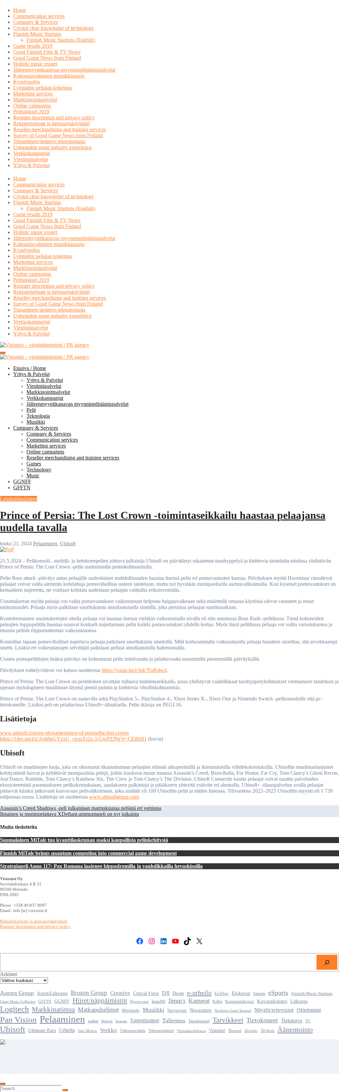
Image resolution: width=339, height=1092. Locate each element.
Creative (120, 993)
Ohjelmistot (309, 1010)
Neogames (201, 1010)
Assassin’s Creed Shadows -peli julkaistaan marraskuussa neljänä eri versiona (80, 808)
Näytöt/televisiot (274, 1010)
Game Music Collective (17, 1001)
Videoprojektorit (161, 1030)
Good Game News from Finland (47, 58)
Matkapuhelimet (98, 1009)
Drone (178, 993)
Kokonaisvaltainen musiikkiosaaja (48, 76)
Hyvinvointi (139, 1001)
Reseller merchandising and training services (59, 129)
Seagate (121, 1021)
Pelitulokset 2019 (31, 111)
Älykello (251, 1031)
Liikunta (299, 1001)
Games (33, 463)
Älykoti (267, 1030)
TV (308, 1021)
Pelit (31, 410)
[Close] (2, 1084)
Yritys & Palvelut (31, 165)
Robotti (107, 1021)
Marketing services (33, 93)
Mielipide (131, 1010)
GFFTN (21, 487)
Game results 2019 (32, 46)
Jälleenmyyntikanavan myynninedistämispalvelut (64, 70)
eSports (278, 992)
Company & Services (35, 22)
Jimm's (176, 1000)
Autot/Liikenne (52, 993)
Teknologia (38, 416)
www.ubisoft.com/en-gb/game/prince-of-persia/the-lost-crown (64, 733)
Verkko (108, 1030)
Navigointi (177, 1010)
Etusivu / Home (29, 368)
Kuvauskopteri (272, 1001)
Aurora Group (17, 993)
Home (19, 10)
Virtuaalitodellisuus (191, 1031)
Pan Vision (18, 1019)
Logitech (14, 1009)
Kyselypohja (26, 82)
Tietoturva (291, 1020)
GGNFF (22, 481)
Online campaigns (32, 105)
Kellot (217, 1001)
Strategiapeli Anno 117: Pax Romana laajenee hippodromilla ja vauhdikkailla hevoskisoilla (101, 866)
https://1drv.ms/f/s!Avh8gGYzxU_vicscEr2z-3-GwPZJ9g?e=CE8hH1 (73, 739)
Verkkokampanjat (31, 153)
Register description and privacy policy (54, 117)
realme (93, 1021)
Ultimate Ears (42, 1030)
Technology (38, 469)
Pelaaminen (45, 543)
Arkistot (8, 974)
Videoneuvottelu (132, 1030)
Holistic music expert (35, 64)
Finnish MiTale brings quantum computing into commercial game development (88, 853)
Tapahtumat (199, 1021)
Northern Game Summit (233, 1010)
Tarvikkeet (228, 1020)
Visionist (217, 1030)
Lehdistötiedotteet (18, 499)
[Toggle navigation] (2, 353)
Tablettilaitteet (144, 1020)
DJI (166, 993)
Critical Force (146, 993)
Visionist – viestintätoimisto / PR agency (42, 1053)
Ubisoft (67, 543)
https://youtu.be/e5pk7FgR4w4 (134, 670)
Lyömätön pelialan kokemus (42, 88)
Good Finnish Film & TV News (46, 52)
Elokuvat (241, 993)
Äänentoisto (295, 1029)
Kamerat (199, 1000)
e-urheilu (199, 992)
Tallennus (173, 1020)
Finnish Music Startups (37, 34)
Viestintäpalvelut (30, 159)
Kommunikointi (239, 1001)
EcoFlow (222, 993)
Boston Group (89, 992)
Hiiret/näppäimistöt (100, 1000)
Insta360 (158, 1001)
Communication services (39, 16)
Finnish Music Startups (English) (60, 40)
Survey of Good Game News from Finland (58, 135)
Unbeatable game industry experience (52, 147)
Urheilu (67, 1030)
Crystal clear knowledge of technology (53, 28)
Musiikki (35, 422)
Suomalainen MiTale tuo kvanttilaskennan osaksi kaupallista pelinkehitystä (84, 840)
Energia (259, 994)
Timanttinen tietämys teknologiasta (49, 141)
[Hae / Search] (326, 962)
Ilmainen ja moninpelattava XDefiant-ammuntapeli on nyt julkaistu (69, 814)
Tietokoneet (262, 1020)
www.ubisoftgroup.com (114, 797)
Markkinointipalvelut (35, 99)
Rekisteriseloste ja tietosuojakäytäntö (51, 123)
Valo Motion (87, 1031)
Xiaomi (234, 1030)
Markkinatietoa (53, 1009)
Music (32, 475)
